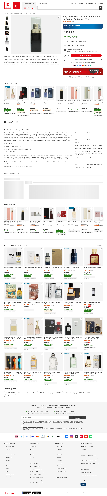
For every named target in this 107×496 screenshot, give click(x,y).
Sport (7, 468)
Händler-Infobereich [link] (62, 480)
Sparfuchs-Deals (10, 446)
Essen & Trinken (10, 474)
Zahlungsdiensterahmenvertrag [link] (90, 458)
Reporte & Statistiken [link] (87, 446)
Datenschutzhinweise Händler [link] (89, 460)
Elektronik (8, 449)
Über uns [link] (84, 449)
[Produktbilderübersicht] (7, 34)
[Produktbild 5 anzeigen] (7, 38)
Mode (7, 463)
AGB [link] (73, 493)
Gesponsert (6, 100)
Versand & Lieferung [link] (37, 480)
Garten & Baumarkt (11, 452)
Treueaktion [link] (60, 460)
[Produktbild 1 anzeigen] (7, 17)
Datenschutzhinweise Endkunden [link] (90, 463)
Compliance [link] (58, 493)
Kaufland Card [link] (60, 452)
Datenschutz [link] (66, 493)
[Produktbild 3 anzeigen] (7, 28)
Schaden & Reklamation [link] (37, 477)
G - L (33, 452)
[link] (43, 4)
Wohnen (8, 460)
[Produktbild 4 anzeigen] (7, 33)
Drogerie (8, 465)
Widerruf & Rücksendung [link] (38, 471)
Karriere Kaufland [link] (86, 472)
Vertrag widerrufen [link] (36, 474)
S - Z (33, 457)
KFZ (7, 471)
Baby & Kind (9, 457)
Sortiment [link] (59, 454)
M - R (33, 454)
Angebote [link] (59, 446)
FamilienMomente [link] (61, 468)
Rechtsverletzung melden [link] (38, 483)
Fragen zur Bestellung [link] (37, 469)
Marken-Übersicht (10, 476)
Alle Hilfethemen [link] (36, 466)
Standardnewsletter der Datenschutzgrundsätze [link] (32, 422)
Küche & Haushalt (10, 454)
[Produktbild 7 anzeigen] (7, 49)
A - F (33, 449)
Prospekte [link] (59, 449)
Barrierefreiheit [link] (99, 493)
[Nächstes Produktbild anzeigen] (7, 53)
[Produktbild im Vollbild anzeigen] (36, 34)
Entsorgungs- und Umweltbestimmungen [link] (85, 493)
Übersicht (34, 446)
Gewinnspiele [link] (60, 463)
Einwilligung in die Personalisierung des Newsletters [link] (33, 427)
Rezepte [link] (59, 457)
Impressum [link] (51, 493)
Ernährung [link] (59, 465)
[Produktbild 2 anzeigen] (7, 23)
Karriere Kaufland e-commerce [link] (89, 475)
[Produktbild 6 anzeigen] (7, 43)
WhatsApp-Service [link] (61, 471)
